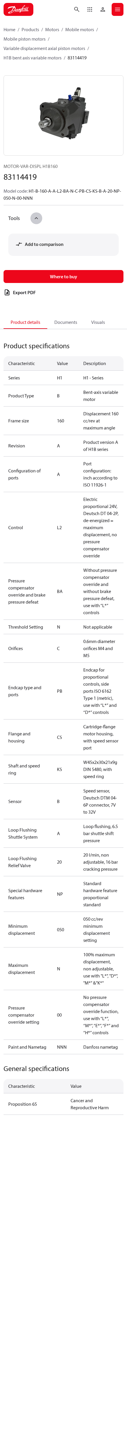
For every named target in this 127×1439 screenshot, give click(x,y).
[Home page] (18, 9)
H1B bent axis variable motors (32, 58)
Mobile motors (79, 29)
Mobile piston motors (24, 39)
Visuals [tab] (98, 322)
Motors (52, 29)
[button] (89, 9)
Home (9, 29)
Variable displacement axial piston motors (44, 48)
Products (30, 29)
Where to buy (63, 276)
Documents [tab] (65, 322)
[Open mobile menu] (117, 9)
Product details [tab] (25, 322)
